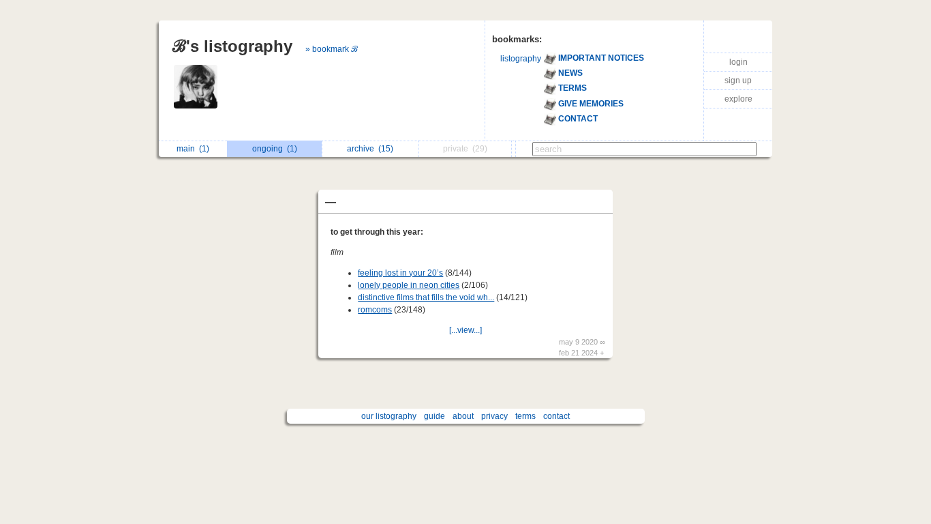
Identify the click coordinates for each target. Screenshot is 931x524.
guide (434, 416)
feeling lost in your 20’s (400, 273)
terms (525, 416)
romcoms (375, 310)
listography (520, 58)
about (463, 416)
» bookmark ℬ (331, 49)
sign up (738, 80)
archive (370, 149)
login (738, 62)
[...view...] (465, 330)
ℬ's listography (232, 46)
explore (738, 99)
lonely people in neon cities (408, 285)
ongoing (274, 149)
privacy (494, 416)
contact (556, 416)
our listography (388, 416)
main (193, 149)
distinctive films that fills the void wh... (426, 297)
